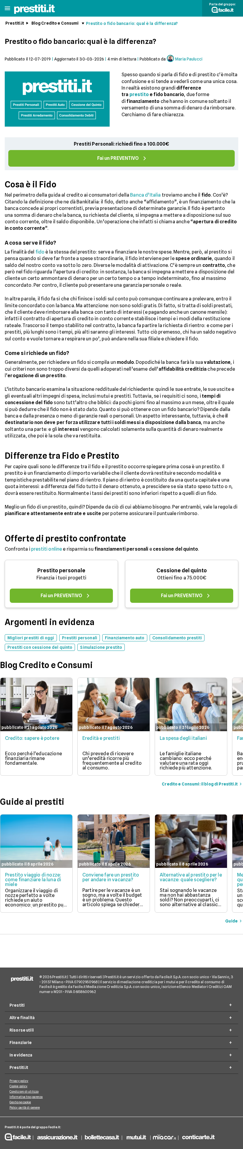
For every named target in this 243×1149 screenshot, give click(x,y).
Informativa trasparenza (26, 1097)
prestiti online (46, 549)
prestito (139, 94)
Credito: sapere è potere (32, 738)
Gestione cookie (20, 1102)
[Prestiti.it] (34, 13)
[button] (7, 8)
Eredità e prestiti (101, 738)
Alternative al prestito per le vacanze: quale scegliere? (191, 877)
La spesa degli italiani (183, 738)
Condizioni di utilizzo (24, 1091)
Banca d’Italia (145, 195)
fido (40, 252)
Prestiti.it (14, 23)
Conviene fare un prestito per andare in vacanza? (110, 877)
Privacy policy (18, 1081)
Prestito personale (61, 570)
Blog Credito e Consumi (55, 23)
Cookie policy (18, 1086)
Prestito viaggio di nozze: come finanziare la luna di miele (33, 879)
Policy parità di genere (24, 1107)
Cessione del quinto (181, 570)
